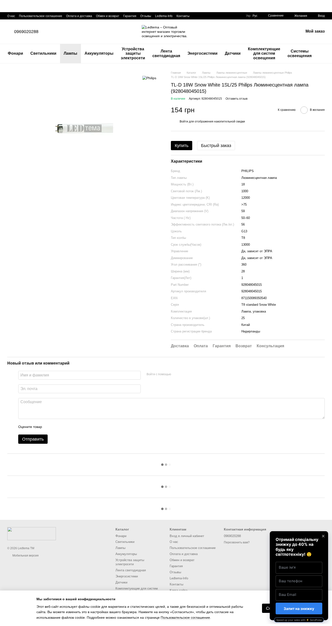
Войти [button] (184, 121)
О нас (11, 16)
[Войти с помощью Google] (184, 374)
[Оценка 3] (66, 427)
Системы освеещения (300, 53)
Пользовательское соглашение (40, 16)
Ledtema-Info (164, 16)
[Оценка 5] (81, 427)
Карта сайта (178, 590)
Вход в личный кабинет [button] (187, 536)
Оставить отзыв (236, 98)
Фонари (15, 53)
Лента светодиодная (166, 53)
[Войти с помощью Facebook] (176, 374)
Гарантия (129, 16)
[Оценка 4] (73, 427)
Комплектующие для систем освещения (264, 53)
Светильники (43, 53)
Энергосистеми (202, 53)
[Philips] (149, 77)
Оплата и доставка (79, 16)
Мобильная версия (25, 555)
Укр (248, 15)
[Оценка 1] (50, 427)
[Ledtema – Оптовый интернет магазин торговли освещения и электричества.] (31, 533)
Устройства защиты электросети (133, 53)
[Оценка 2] (58, 427)
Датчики (233, 53)
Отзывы (145, 16)
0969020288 (26, 31)
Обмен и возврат (107, 16)
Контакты (183, 16)
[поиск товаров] (324, 54)
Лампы (70, 53)
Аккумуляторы (99, 53)
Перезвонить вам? (237, 542)
